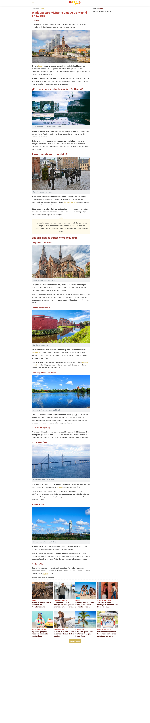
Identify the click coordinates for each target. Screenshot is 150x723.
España (34, 600)
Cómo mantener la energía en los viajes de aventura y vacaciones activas (64, 604)
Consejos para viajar (60, 600)
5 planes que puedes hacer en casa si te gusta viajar (40, 634)
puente (59, 487)
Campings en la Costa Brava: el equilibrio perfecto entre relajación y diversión (84, 604)
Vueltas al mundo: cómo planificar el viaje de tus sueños (64, 634)
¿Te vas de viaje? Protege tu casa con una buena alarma (107, 604)
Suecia (40, 66)
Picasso (45, 573)
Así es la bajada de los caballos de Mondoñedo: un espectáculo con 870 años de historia (41, 604)
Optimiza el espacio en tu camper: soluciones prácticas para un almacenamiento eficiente (106, 634)
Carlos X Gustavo (70, 202)
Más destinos (79, 629)
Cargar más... (75, 641)
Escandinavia (37, 352)
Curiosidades (35, 8)
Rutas (42, 8)
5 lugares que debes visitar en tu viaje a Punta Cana (84, 634)
